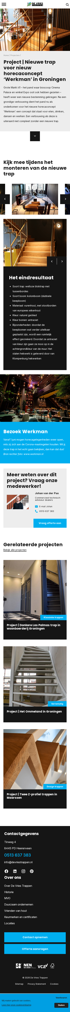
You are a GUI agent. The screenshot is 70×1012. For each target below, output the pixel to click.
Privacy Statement (37, 984)
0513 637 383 (17, 855)
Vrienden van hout (15, 910)
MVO (7, 898)
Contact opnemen (35, 937)
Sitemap (19, 984)
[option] (35, 199)
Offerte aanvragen (35, 949)
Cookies (54, 984)
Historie (9, 892)
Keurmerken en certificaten (20, 917)
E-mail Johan (45, 506)
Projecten (15, 55)
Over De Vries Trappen (18, 885)
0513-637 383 (46, 511)
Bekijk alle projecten (15, 549)
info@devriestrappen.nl (18, 862)
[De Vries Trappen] (35, 4)
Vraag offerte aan (50, 523)
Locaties (9, 923)
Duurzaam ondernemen (18, 904)
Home (6, 55)
